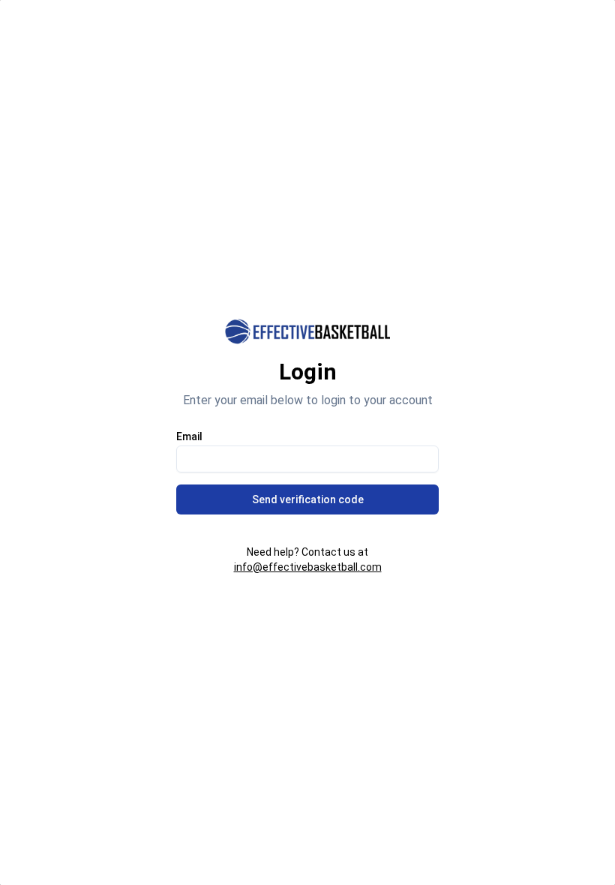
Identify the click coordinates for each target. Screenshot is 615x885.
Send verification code (308, 500)
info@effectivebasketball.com (308, 567)
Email (189, 436)
